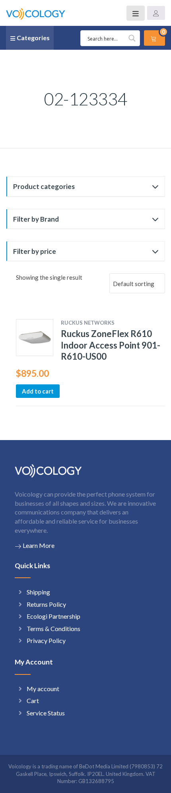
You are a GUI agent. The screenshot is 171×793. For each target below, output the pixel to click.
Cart (33, 700)
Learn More (38, 545)
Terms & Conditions (53, 628)
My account (43, 688)
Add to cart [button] (38, 391)
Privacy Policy (46, 640)
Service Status (46, 713)
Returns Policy (46, 604)
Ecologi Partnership (53, 616)
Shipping (38, 592)
